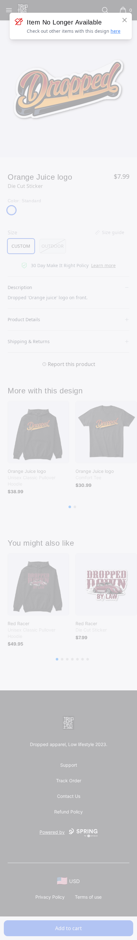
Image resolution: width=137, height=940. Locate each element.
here (115, 31)
